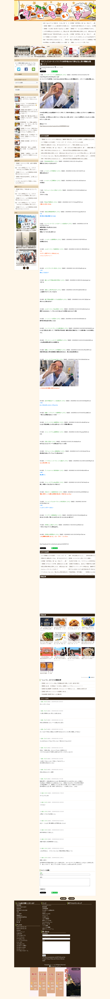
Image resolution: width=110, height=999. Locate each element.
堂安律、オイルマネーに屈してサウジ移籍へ (80, 558)
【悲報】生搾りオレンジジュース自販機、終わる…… (54, 691)
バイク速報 (45, 925)
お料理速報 (45, 908)
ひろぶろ (19, 920)
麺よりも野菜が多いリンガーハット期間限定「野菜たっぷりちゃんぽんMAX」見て (82, 39)
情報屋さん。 (20, 915)
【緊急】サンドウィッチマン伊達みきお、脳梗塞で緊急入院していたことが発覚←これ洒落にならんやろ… (68, 139)
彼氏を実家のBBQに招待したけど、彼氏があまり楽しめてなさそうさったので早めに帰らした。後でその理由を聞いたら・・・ (82, 31)
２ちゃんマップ (20, 932)
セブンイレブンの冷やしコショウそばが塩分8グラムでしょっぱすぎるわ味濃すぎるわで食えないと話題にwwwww (82, 37)
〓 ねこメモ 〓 (46, 923)
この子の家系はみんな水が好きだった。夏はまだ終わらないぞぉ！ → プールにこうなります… (55, 31)
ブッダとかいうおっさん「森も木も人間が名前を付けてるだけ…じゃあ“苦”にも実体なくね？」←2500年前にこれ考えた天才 (68, 156)
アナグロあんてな (21, 935)
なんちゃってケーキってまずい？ (49, 569)
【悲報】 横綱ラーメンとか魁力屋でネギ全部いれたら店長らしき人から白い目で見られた (55, 26)
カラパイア (45, 915)
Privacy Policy (49, 959)
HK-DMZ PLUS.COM (22, 910)
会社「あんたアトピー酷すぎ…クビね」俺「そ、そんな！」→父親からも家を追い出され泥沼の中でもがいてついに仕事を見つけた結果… (55, 23)
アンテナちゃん (20, 937)
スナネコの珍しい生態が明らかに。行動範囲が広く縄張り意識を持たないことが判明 (25, 265)
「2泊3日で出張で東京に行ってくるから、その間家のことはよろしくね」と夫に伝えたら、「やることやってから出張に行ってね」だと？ (82, 26)
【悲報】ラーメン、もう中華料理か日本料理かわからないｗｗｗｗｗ (26, 173)
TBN (18, 912)
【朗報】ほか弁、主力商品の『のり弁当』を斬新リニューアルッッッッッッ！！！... (28, 136)
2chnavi (19, 930)
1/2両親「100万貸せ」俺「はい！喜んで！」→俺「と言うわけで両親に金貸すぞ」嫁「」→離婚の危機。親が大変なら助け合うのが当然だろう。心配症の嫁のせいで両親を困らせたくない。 (82, 34)
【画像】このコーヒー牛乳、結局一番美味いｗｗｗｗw (26, 164)
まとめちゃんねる (21, 947)
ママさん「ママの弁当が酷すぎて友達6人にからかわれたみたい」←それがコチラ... (28, 105)
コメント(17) (59, 67)
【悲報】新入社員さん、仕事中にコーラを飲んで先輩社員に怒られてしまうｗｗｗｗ (71, 56)
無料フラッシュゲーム (48, 929)
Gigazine (19, 908)
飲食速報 (44, 907)
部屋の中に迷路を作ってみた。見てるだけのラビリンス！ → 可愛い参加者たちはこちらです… (65, 145)
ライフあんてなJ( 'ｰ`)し (23, 950)
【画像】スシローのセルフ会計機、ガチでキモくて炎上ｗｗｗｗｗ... (28, 99)
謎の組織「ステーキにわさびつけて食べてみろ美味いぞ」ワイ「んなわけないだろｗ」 (87, 56)
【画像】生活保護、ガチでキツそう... (28, 141)
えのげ (44, 912)
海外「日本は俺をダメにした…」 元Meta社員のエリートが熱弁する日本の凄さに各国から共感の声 (82, 555)
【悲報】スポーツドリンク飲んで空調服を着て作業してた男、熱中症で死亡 (60, 683)
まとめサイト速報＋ (22, 945)
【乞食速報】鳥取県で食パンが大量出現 (51, 694)
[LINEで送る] (54, 71)
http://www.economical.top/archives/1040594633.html (54, 126)
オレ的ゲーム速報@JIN (48, 910)
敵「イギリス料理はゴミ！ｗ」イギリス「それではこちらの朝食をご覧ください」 (26, 168)
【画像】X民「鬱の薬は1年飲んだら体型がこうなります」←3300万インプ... (29, 117)
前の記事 (63, 898)
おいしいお (55, 10)
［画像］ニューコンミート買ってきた (79, 42)
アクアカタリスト (46, 905)
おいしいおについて (21, 64)
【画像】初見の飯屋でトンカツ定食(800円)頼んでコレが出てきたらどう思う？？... (29, 111)
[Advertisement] (27, 33)
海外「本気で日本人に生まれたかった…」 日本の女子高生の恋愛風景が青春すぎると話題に (55, 39)
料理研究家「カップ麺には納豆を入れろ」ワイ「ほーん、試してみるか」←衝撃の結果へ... (28, 124)
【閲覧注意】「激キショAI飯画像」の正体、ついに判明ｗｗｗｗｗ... (28, 149)
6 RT (32, 46)
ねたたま (19, 918)
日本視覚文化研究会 (22, 917)
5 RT (48, 46)
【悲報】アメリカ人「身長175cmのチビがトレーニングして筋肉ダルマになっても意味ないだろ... (28, 130)
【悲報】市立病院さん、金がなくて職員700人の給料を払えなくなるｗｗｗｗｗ (82, 563)
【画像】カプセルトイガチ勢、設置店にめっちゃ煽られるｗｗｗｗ (54, 563)
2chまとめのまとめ (21, 926)
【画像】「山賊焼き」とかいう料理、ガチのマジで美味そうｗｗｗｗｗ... (28, 155)
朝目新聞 (19, 905)
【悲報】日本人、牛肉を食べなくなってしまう (26, 190)
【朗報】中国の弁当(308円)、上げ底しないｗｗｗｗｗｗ (26, 177)
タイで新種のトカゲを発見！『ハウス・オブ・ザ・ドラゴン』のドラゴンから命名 (55, 37)
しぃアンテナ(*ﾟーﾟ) (22, 940)
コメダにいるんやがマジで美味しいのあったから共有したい (26, 181)
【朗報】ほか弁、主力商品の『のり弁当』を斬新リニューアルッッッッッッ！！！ (62, 686)
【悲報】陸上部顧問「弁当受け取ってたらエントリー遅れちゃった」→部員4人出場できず (64, 688)
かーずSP (19, 913)
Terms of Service (60, 959)
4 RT (65, 46)
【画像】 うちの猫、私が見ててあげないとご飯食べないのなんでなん (55, 28)
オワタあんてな (20, 938)
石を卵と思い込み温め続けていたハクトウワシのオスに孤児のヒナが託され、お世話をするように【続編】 (25, 247)
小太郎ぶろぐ (45, 917)
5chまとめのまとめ (21, 928)
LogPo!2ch (19, 933)
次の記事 (71, 898)
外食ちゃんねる (46, 913)
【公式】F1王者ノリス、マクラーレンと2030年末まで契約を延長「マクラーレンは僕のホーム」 (82, 561)
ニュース (43, 69)
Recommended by (85, 677)
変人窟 (18, 922)
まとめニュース (20, 949)
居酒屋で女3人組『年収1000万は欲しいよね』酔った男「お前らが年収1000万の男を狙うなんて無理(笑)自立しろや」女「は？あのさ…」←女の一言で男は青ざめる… (55, 34)
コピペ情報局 (45, 918)
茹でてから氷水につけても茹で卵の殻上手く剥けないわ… (82, 569)
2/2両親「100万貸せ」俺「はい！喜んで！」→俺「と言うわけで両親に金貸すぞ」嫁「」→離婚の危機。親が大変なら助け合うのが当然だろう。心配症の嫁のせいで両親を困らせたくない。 (82, 23)
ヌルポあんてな (20, 943)
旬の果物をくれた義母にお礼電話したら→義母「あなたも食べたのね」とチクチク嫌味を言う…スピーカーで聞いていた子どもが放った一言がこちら (55, 42)
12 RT (15, 46)
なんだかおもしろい (47, 922)
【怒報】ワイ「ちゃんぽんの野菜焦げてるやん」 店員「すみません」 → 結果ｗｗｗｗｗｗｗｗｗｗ (82, 28)
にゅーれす (19, 942)
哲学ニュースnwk (46, 920)
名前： (41, 873)
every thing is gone (21, 907)
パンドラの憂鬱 (46, 927)
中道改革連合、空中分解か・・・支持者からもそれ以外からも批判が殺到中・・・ (82, 572)
